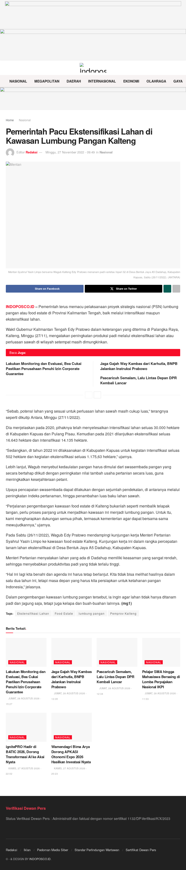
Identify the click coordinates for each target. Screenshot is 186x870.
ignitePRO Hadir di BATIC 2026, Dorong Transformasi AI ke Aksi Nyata (25, 754)
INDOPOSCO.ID (20, 306)
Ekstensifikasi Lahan (33, 613)
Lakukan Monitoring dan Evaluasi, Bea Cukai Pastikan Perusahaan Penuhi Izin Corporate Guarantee (43, 368)
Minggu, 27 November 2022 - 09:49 (70, 152)
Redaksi (32, 152)
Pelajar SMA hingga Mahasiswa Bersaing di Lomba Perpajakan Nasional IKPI (161, 679)
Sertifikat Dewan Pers (141, 849)
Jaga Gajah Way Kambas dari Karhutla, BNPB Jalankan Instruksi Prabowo (139, 366)
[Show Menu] (8, 68)
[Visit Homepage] (93, 68)
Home (10, 120)
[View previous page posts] (88, 395)
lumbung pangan (92, 613)
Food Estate (64, 613)
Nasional (18, 81)
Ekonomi (131, 81)
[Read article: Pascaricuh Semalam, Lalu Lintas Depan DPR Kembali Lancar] (117, 652)
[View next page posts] (97, 395)
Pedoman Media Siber (52, 849)
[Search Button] (178, 68)
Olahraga (156, 81)
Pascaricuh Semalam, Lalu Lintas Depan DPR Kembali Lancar (138, 380)
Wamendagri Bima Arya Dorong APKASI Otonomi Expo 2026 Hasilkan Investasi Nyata (71, 754)
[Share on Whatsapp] (167, 289)
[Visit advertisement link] (93, 98)
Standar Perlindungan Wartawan (97, 849)
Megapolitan (46, 81)
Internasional (102, 81)
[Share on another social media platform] (176, 289)
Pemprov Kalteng (123, 613)
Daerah (74, 81)
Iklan (27, 849)
